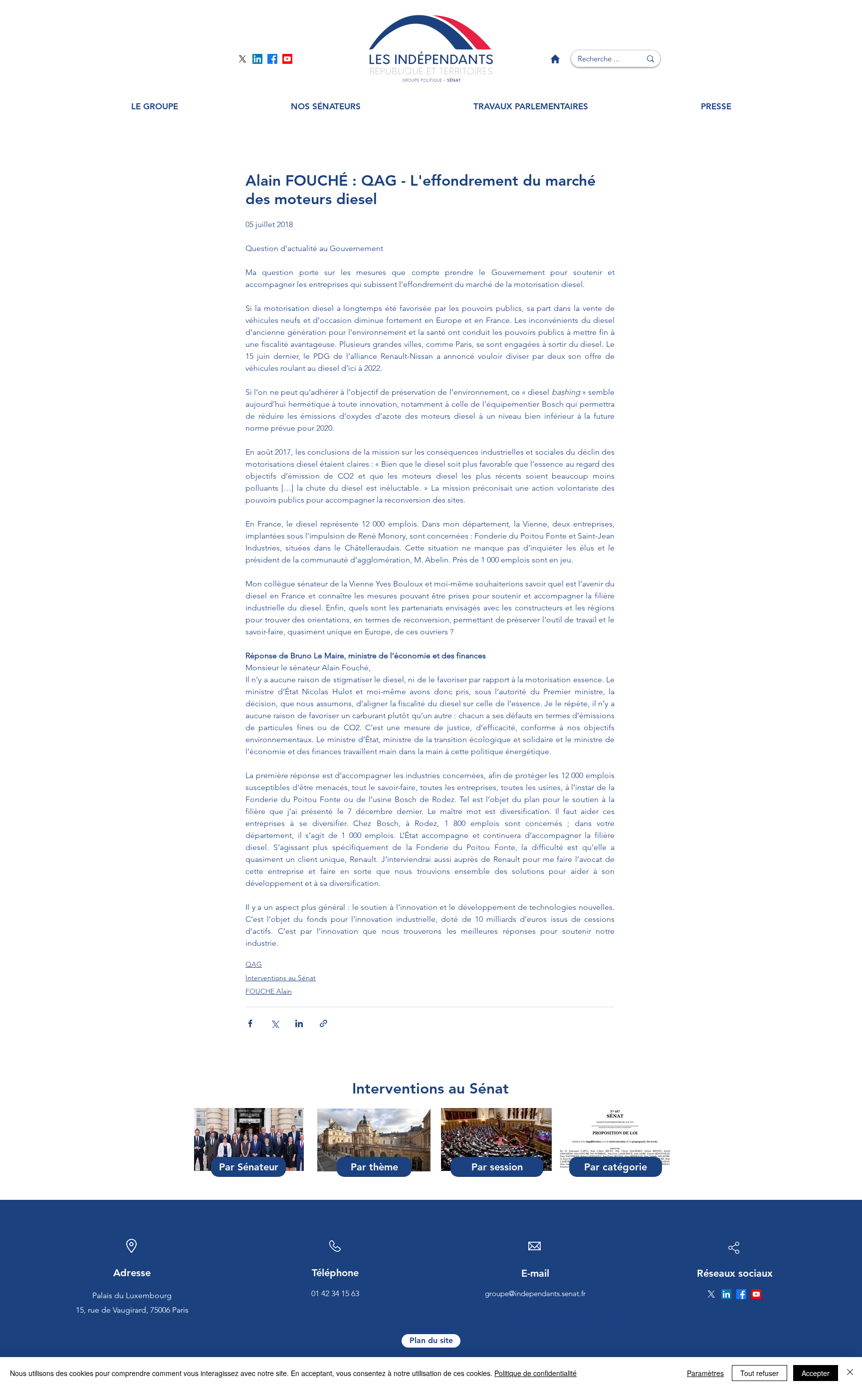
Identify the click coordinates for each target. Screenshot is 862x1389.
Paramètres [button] (705, 1373)
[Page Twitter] (242, 59)
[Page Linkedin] (257, 59)
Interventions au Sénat (280, 977)
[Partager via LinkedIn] (299, 1023)
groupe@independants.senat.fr (535, 1293)
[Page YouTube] (287, 59)
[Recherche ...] (650, 58)
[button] (154, 106)
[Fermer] (850, 1373)
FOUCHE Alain (268, 991)
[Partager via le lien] (323, 1023)
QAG (253, 964)
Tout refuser (759, 1373)
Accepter (816, 1373)
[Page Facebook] (272, 59)
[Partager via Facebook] (250, 1023)
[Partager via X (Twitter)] (274, 1023)
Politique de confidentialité (535, 1373)
